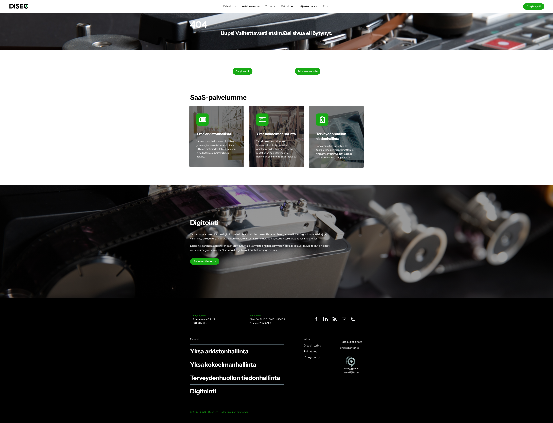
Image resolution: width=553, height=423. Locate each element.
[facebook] (316, 319)
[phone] (353, 319)
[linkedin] (325, 319)
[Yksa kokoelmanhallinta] (276, 136)
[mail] (344, 319)
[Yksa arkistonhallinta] (216, 136)
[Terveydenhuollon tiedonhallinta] (336, 137)
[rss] (335, 319)
